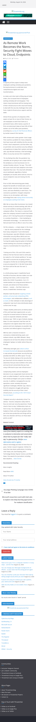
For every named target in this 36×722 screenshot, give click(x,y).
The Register (5, 637)
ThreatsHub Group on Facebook (11, 673)
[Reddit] (18, 71)
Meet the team (6, 692)
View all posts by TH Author (11, 480)
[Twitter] (18, 65)
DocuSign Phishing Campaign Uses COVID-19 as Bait (18, 491)
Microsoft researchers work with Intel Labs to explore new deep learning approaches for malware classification (17, 499)
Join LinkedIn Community (9, 671)
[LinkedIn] (18, 68)
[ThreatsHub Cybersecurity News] (3, 22)
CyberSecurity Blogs (7, 618)
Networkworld (5, 628)
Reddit (3, 634)
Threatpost (4, 640)
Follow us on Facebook (8, 706)
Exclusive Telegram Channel (10, 668)
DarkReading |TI (8, 38)
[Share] (18, 79)
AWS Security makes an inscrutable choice (14, 585)
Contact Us (4, 697)
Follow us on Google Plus (9, 709)
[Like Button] (4, 483)
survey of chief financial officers (22, 131)
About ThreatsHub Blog (8, 690)
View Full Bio (17, 459)
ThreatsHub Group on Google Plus (12, 675)
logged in (14, 514)
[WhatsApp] (18, 73)
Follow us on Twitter (7, 711)
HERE (12, 471)
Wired (3, 646)
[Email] (18, 76)
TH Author (16, 58)
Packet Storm (5, 631)
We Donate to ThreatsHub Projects (12, 695)
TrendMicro (5, 643)
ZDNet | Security (6, 649)
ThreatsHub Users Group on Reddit (12, 678)
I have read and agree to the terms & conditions (19, 547)
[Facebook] (18, 62)
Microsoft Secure (6, 624)
